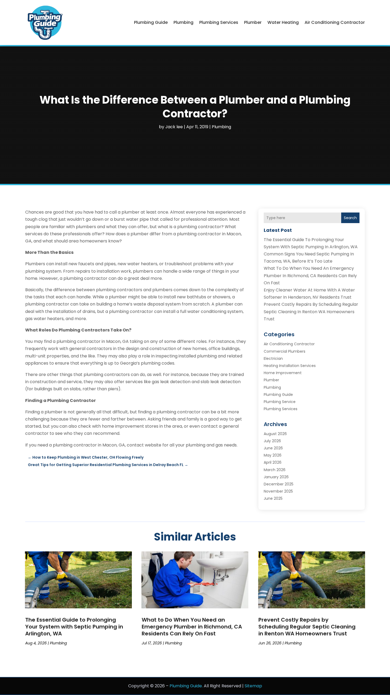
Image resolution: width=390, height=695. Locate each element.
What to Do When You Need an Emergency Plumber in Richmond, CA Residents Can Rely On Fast (310, 275)
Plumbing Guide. (186, 686)
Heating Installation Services (290, 365)
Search (350, 217)
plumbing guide (151, 22)
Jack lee (174, 127)
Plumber (253, 22)
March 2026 (274, 469)
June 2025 (273, 498)
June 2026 (273, 448)
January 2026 (276, 477)
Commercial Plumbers (284, 351)
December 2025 (278, 484)
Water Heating (283, 22)
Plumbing (183, 22)
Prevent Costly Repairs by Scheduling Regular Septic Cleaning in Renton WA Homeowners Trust (311, 311)
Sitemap (253, 686)
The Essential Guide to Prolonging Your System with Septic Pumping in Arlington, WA (74, 626)
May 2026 (272, 455)
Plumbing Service (280, 401)
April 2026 (272, 462)
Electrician (273, 358)
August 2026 (275, 433)
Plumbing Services (218, 22)
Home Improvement (283, 372)
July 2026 (272, 441)
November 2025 (278, 491)
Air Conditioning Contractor (335, 22)
